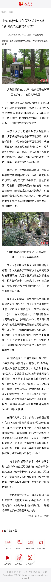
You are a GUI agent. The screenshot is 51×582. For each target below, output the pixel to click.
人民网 (3, 12)
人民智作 (29, 564)
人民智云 (18, 564)
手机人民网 (30, 548)
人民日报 (7, 548)
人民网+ (18, 548)
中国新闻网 (38, 35)
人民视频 (7, 564)
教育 (11, 12)
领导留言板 (41, 548)
